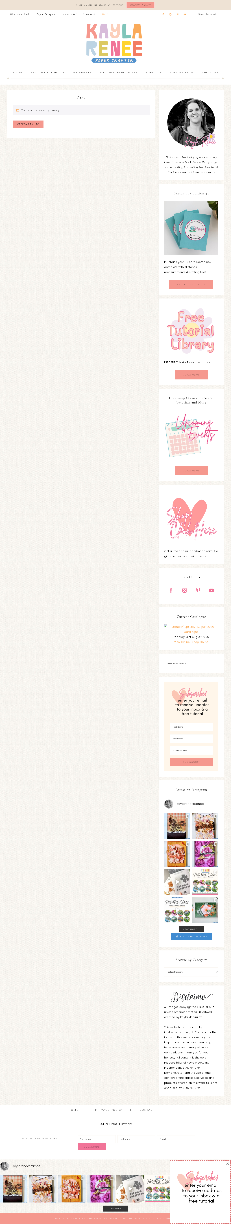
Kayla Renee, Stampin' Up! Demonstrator (115, 43)
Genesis (107, 1219)
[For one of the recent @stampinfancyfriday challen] (205, 910)
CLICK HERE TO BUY (191, 284)
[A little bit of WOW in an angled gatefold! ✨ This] (205, 826)
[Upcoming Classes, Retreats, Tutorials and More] (191, 463)
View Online (182, 642)
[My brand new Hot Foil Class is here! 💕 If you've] (205, 882)
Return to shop (28, 124)
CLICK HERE (191, 374)
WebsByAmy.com (166, 1219)
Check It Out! (140, 5)
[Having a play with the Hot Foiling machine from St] (177, 882)
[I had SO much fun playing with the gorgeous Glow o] (177, 854)
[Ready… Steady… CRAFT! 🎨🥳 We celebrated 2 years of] (177, 826)
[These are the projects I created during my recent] (205, 854)
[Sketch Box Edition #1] (191, 228)
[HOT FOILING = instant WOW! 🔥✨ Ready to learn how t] (177, 910)
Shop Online (200, 642)
